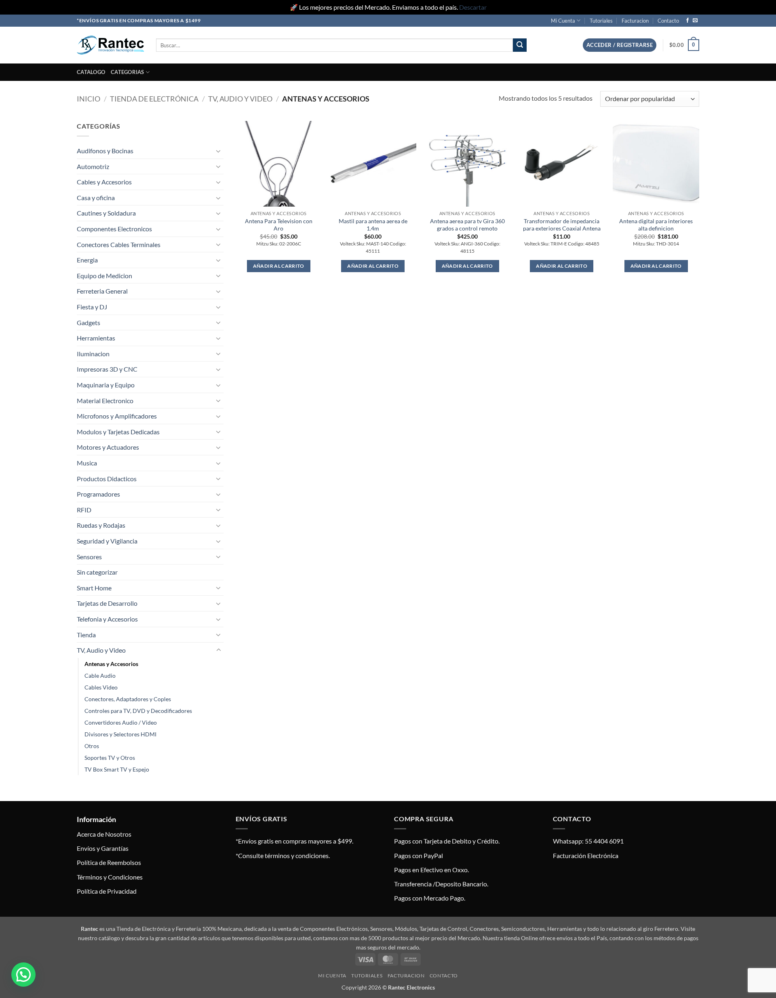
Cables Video (101, 687)
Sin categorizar (97, 572)
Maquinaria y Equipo (106, 385)
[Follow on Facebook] (687, 20)
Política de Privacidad (107, 891)
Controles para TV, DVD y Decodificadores (138, 710)
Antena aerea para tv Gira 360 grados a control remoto (467, 225)
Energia (87, 260)
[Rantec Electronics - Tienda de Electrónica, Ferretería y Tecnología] (110, 45)
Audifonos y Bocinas (105, 150)
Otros (91, 745)
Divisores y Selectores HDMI (120, 734)
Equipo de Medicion (104, 275)
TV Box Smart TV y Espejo (116, 769)
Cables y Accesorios (104, 182)
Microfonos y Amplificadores (117, 416)
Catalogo (91, 72)
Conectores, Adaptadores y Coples (127, 699)
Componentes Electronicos (114, 229)
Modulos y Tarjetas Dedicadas (118, 432)
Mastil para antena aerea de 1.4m (373, 225)
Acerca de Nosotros (104, 834)
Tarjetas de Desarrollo (107, 603)
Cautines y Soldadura (106, 213)
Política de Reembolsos (109, 862)
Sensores (89, 556)
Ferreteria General (102, 291)
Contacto (668, 20)
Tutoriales (601, 20)
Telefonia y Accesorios (107, 619)
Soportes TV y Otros (109, 757)
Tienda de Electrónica (154, 98)
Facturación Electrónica (585, 855)
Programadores (98, 494)
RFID (84, 510)
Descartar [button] (473, 7)
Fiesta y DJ (92, 307)
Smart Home (94, 588)
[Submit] (520, 45)
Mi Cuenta (563, 20)
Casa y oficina (96, 197)
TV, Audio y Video (240, 98)
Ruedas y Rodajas (101, 525)
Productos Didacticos (107, 478)
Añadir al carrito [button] (278, 266)
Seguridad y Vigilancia (107, 541)
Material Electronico (105, 400)
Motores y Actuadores (108, 447)
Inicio (88, 98)
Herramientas (96, 338)
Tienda (86, 635)
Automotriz (93, 166)
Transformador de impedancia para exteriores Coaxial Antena (562, 225)
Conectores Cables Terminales (118, 244)
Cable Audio (100, 675)
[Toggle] (219, 151)
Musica (87, 463)
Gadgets (88, 322)
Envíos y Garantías (103, 848)
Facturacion (635, 20)
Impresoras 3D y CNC (107, 369)
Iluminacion (93, 353)
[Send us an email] (695, 20)
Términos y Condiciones (110, 877)
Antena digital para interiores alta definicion (656, 225)
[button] (619, 45)
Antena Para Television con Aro (278, 225)
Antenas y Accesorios (111, 663)
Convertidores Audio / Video (120, 722)
